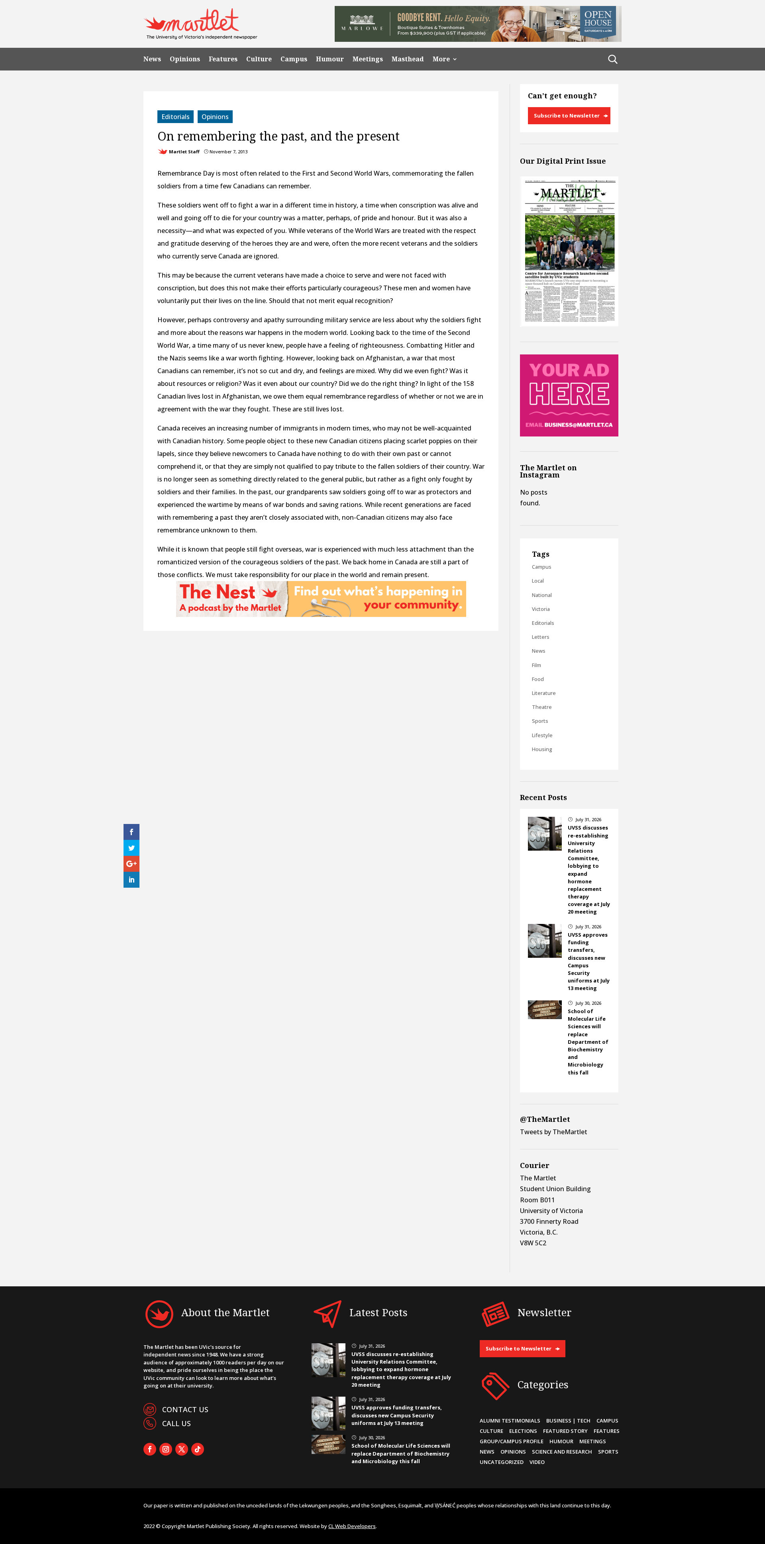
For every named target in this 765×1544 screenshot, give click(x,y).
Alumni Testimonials (510, 1420)
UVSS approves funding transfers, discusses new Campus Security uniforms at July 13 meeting (396, 1415)
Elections (523, 1430)
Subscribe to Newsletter (567, 115)
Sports (540, 720)
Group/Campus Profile (511, 1441)
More (441, 59)
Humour (330, 59)
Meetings (368, 59)
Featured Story (565, 1430)
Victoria (541, 609)
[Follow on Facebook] (149, 1449)
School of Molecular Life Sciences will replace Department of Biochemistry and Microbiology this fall (588, 1042)
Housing (542, 749)
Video (537, 1462)
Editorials (175, 116)
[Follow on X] (181, 1449)
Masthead (408, 59)
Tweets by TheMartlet (553, 1131)
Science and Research (562, 1451)
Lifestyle (542, 735)
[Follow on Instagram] (165, 1449)
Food (538, 679)
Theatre (542, 706)
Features (223, 59)
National (542, 595)
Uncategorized (502, 1462)
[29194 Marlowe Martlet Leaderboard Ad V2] (478, 39)
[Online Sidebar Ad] (569, 434)
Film (536, 665)
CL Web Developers (352, 1526)
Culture (259, 59)
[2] (321, 614)
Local (538, 580)
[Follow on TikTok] (197, 1449)
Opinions (185, 59)
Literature (544, 693)
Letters (540, 636)
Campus (293, 59)
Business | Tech (568, 1420)
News (152, 59)
